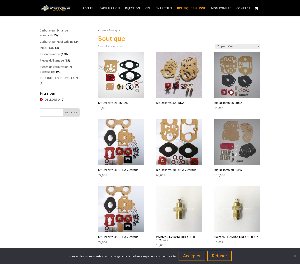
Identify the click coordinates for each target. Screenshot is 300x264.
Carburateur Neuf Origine (56, 42)
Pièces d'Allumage (52, 60)
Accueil (102, 30)
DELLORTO (52, 99)
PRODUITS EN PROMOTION (59, 78)
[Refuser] (295, 256)
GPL (147, 8)
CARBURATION (109, 8)
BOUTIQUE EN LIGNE (191, 8)
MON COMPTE (221, 8)
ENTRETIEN (164, 8)
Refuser (219, 255)
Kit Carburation (50, 54)
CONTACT (243, 8)
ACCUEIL (88, 8)
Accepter (192, 255)
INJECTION (132, 8)
